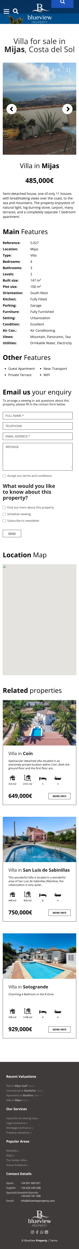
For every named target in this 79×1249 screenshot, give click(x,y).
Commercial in (25, 1090)
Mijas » (10, 1155)
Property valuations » (19, 1132)
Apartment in (23, 1095)
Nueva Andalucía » (17, 1165)
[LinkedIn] (47, 1233)
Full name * (15, 416)
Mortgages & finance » (19, 1128)
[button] (6, 11)
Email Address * (18, 436)
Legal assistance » (17, 1123)
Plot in (20, 1086)
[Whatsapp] (42, 1233)
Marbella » (12, 1150)
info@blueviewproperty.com (38, 1201)
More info (59, 796)
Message (12, 447)
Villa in (20, 753)
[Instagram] (33, 1233)
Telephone (14, 426)
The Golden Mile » (17, 1160)
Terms (54, 1240)
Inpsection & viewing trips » (22, 1118)
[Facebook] (38, 1233)
